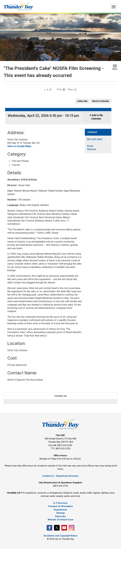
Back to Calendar (100, 101)
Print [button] (59, 89)
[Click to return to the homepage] (18, 6)
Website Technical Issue (60, 519)
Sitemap (60, 513)
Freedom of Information (60, 506)
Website (91, 149)
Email (90, 146)
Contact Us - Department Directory (60, 476)
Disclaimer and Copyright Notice (60, 535)
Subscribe (82, 101)
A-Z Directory (60, 503)
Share (70, 89)
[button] (114, 68)
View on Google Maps (19, 146)
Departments (60, 509)
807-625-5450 (94, 139)
